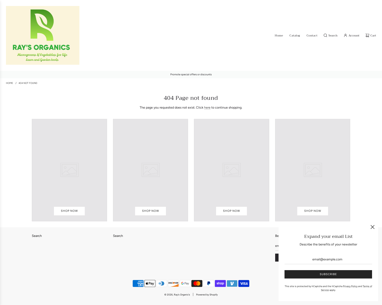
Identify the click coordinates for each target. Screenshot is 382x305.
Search (37, 236)
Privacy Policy (350, 286)
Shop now (69, 211)
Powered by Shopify (207, 294)
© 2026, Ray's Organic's (177, 294)
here (207, 107)
